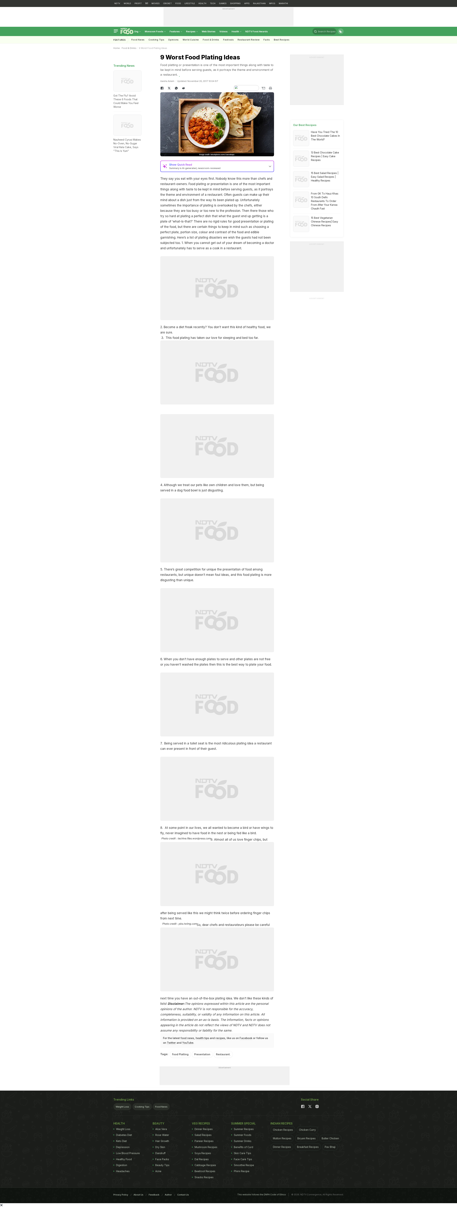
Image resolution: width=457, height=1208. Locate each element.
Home (116, 48)
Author (168, 1194)
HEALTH (202, 3)
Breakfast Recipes (308, 1146)
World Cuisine (191, 39)
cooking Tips (156, 39)
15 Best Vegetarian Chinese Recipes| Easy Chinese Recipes (324, 221)
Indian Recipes (281, 1123)
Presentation (202, 1054)
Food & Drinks (211, 39)
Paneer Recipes (204, 1141)
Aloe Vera (161, 1129)
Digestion (121, 1165)
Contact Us (183, 1194)
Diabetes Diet (124, 1134)
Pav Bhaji (330, 1146)
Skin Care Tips (242, 1153)
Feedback (154, 1194)
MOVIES (156, 3)
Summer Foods (242, 1134)
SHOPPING (235, 3)
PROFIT (138, 3)
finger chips (252, 839)
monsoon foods (154, 31)
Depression (123, 1147)
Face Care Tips (243, 1159)
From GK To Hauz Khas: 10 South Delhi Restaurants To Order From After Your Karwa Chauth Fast (325, 201)
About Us (138, 1194)
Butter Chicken (330, 1138)
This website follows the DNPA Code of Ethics (261, 1194)
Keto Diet (121, 1141)
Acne (158, 1171)
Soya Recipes (203, 1153)
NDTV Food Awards (256, 31)
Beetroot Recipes (205, 1171)
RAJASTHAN (259, 3)
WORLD (127, 3)
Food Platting (180, 1054)
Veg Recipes (201, 1123)
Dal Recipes (202, 1159)
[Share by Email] (263, 88)
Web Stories (208, 31)
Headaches (123, 1171)
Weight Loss (122, 1106)
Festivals (228, 39)
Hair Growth (162, 1141)
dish (183, 200)
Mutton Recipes (282, 1138)
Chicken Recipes (283, 1129)
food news (187, 1038)
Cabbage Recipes (205, 1165)
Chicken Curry (307, 1129)
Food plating (197, 184)
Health (236, 31)
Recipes (191, 31)
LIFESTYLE (190, 3)
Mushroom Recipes (206, 1147)
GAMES (223, 3)
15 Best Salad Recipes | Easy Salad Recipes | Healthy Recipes (324, 176)
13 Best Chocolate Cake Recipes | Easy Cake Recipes (325, 156)
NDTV (117, 3)
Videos (223, 31)
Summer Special (243, 1123)
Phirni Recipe (241, 1171)
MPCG (272, 3)
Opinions (173, 39)
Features (175, 31)
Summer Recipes (244, 1129)
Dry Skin (160, 1147)
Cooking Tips (142, 1106)
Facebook (246, 1038)
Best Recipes (281, 39)
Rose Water (162, 1134)
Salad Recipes (203, 1134)
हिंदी (146, 3)
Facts (266, 39)
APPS (247, 3)
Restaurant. (223, 1054)
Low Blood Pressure (128, 1153)
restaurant (167, 184)
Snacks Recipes (204, 1177)
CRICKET (167, 3)
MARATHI (283, 3)
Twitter (171, 1042)
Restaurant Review (249, 39)
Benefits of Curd (243, 1147)
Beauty (158, 1123)
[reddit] (183, 88)
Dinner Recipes (204, 1129)
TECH (212, 3)
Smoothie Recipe (244, 1165)
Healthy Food (124, 1159)
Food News (138, 39)
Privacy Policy (120, 1194)
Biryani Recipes (306, 1138)
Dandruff (160, 1153)
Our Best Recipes (305, 125)
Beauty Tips (162, 1165)
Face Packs (162, 1159)
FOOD (178, 3)
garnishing (167, 237)
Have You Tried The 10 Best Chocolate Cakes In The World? (325, 135)
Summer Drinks (242, 1141)
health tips (202, 1038)
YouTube (187, 1042)
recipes (220, 1038)
